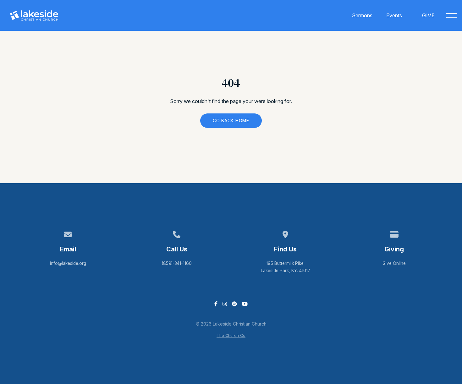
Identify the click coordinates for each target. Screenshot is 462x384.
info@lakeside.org (68, 263)
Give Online (394, 263)
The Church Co (231, 335)
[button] (451, 15)
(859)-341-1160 (177, 263)
